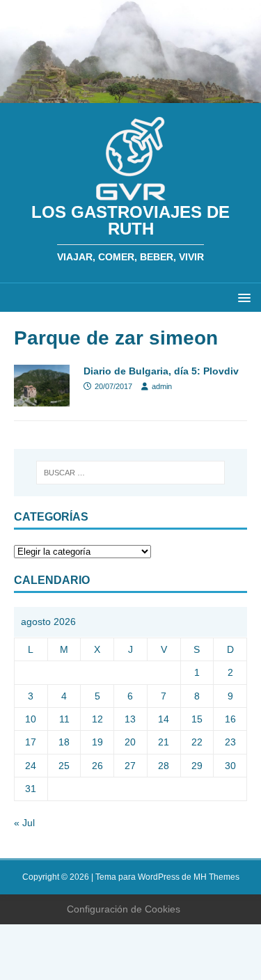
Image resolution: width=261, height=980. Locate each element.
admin (162, 386)
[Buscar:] (131, 472)
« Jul (24, 822)
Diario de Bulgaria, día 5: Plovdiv (161, 371)
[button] (242, 297)
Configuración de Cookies (123, 909)
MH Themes (216, 877)
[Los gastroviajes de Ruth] (130, 95)
